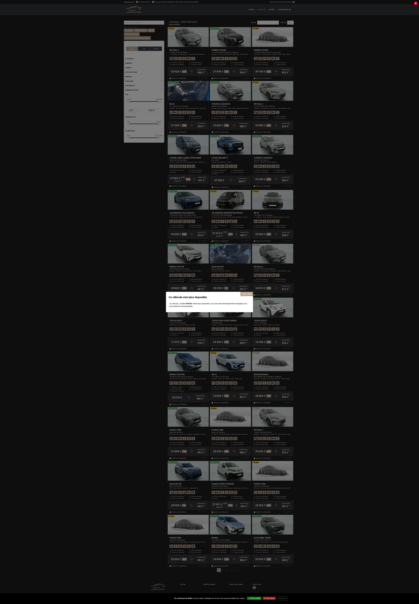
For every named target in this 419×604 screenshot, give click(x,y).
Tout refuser (270, 598)
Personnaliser (282, 598)
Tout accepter (255, 598)
